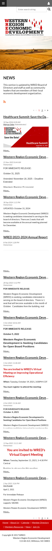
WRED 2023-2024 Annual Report (25, 237)
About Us (14, 522)
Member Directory (40, 522)
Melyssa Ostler (8, 124)
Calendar (25, 522)
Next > (45, 110)
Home (5, 522)
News (28, 527)
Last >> (48, 110)
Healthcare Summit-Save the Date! (26, 117)
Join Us (36, 527)
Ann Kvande (8, 486)
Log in (48, 15)
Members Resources (14, 527)
